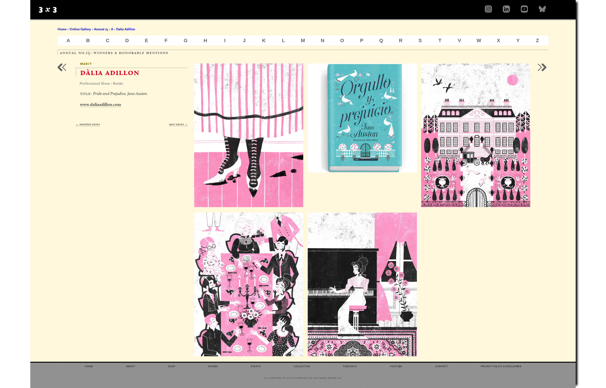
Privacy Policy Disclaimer (501, 366)
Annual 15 (101, 29)
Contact (441, 366)
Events (256, 366)
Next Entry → (178, 124)
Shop (171, 366)
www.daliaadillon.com (100, 104)
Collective (302, 366)
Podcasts (350, 366)
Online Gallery (80, 29)
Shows (213, 366)
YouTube (396, 366)
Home (62, 29)
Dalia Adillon (125, 29)
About (130, 366)
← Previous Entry (88, 124)
